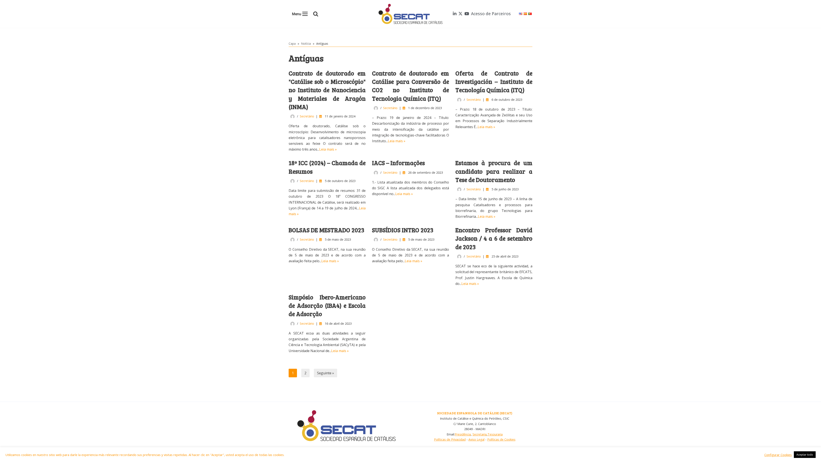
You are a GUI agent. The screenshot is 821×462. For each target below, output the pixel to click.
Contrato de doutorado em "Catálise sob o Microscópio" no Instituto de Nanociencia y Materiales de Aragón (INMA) (327, 90)
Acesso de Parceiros (491, 13)
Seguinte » (325, 373)
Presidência (463, 434)
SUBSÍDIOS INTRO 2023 (402, 230)
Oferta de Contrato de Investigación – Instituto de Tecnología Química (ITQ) (493, 81)
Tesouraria (495, 434)
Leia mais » (328, 149)
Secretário (307, 116)
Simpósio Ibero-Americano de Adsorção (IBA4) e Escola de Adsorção (327, 305)
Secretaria (480, 434)
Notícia (306, 43)
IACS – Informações (398, 163)
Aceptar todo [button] (804, 454)
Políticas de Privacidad (450, 439)
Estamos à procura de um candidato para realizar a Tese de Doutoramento (493, 171)
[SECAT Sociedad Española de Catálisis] (410, 14)
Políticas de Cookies (501, 439)
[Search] (315, 13)
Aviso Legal (476, 439)
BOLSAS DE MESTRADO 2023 (326, 230)
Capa (292, 43)
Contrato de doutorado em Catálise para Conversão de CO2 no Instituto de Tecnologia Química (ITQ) (410, 85)
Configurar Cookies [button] (778, 455)
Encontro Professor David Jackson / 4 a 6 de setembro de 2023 (493, 238)
